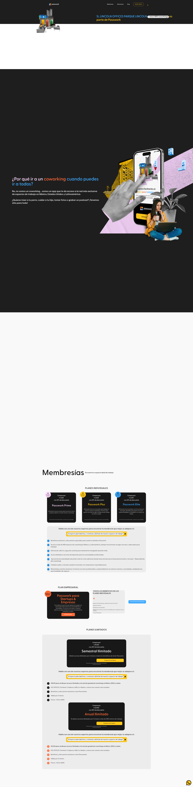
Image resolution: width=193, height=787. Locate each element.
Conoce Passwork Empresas (137, 601)
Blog (128, 4)
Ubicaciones (120, 4)
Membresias (110, 4)
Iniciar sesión (138, 4)
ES (147, 5)
